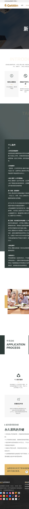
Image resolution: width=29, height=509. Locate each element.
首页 (22, 5)
